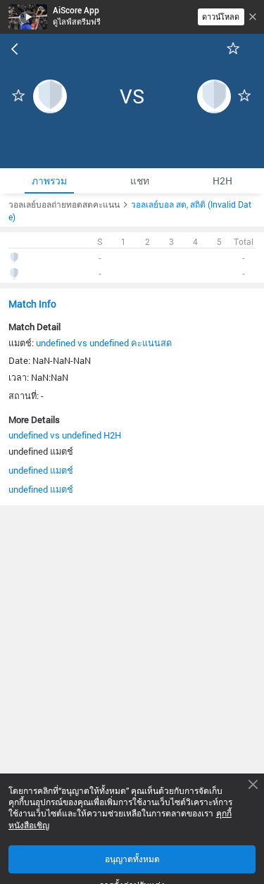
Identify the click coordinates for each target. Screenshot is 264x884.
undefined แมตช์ (40, 470)
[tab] (49, 181)
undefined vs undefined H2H (64, 435)
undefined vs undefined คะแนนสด (104, 342)
